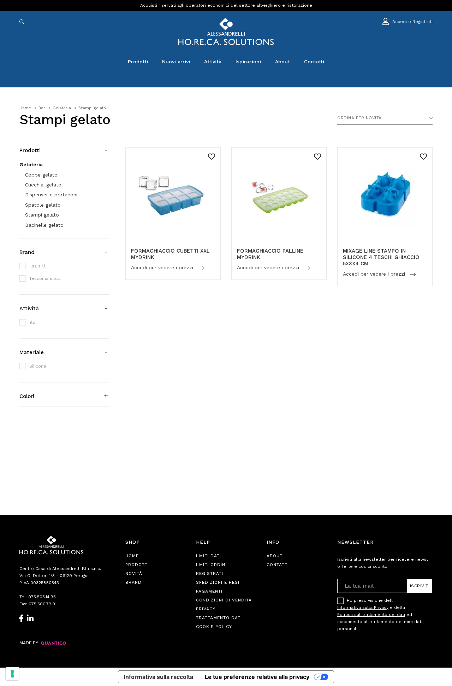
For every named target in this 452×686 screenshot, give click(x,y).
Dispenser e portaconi (51, 194)
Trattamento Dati (219, 617)
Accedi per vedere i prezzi (163, 268)
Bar (32, 322)
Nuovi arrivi (176, 61)
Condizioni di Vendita (224, 600)
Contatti (314, 61)
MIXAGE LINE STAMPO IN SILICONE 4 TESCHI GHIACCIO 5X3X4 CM (381, 257)
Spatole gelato (43, 205)
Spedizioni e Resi (217, 582)
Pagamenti (209, 591)
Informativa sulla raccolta (158, 676)
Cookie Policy (214, 626)
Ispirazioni (248, 61)
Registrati (209, 573)
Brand (133, 582)
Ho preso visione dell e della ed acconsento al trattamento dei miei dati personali (379, 614)
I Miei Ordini (211, 564)
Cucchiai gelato (43, 185)
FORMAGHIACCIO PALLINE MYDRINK (270, 254)
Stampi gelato (42, 215)
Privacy (205, 608)
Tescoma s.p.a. (45, 278)
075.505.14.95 (42, 596)
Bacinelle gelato (44, 225)
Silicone (37, 366)
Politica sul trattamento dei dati (371, 614)
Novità (133, 573)
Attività (212, 61)
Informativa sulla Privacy (362, 607)
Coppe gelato (41, 175)
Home (132, 555)
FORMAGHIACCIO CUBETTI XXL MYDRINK (170, 254)
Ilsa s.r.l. (38, 266)
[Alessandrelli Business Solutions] (226, 31)
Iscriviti (420, 585)
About (282, 61)
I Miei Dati (208, 555)
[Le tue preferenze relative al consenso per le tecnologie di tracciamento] (12, 673)
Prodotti (138, 61)
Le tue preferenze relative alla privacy (257, 676)
